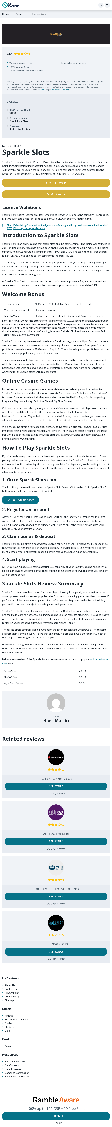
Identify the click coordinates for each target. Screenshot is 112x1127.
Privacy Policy (12, 992)
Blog (7, 1030)
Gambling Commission (17, 1072)
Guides (8, 1023)
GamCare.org (12, 1065)
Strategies (10, 1027)
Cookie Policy (12, 996)
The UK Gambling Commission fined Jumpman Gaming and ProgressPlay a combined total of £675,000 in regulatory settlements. (57, 227)
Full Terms (41, 89)
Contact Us (11, 989)
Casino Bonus (11, 304)
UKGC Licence (56, 183)
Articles (9, 1015)
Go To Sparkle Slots (20, 500)
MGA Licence (56, 194)
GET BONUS (56, 1116)
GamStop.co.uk (13, 1069)
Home (5, 14)
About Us (10, 985)
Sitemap (9, 1000)
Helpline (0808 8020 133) (18, 1076)
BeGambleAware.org (60, 89)
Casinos (9, 1046)
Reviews (20, 14)
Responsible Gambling (17, 1019)
